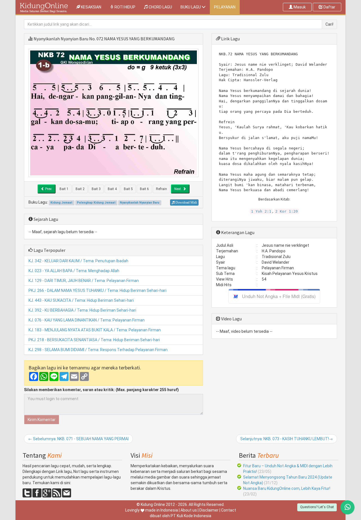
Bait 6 (144, 189)
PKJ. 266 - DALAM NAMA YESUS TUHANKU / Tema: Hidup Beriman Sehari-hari (97, 290)
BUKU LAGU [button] (191, 7)
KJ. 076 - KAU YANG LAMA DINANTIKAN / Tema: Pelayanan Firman (86, 320)
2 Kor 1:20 (286, 211)
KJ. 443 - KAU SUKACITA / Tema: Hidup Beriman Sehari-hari (81, 300)
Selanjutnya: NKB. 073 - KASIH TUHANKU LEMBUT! (286, 439)
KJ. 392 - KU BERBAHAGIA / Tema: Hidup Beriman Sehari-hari (82, 310)
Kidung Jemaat (61, 202)
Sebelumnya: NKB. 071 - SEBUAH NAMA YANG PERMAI (78, 439)
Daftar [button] (329, 7)
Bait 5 (128, 189)
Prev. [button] (48, 189)
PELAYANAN (224, 7)
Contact (228, 510)
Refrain (161, 189)
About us (188, 510)
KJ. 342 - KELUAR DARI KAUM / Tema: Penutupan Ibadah (78, 261)
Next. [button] (178, 189)
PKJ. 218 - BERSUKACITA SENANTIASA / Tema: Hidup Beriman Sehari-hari (94, 340)
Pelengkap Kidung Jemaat (96, 202)
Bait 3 (96, 189)
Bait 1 (64, 189)
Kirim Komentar (42, 419)
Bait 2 (80, 189)
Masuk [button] (299, 7)
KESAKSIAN (92, 7)
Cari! (329, 24)
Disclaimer (209, 510)
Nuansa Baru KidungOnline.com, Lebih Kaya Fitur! (286, 488)
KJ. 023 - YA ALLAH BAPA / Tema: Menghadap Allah (73, 270)
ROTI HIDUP (124, 7)
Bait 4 (112, 189)
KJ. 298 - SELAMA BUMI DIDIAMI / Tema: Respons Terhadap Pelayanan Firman (98, 349)
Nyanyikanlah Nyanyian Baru (61, 38)
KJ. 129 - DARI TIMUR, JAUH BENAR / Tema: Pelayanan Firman (83, 280)
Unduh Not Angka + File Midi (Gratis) (279, 296)
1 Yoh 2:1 (261, 211)
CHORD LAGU (160, 7)
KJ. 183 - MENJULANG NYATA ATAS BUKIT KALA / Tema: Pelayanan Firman (94, 330)
